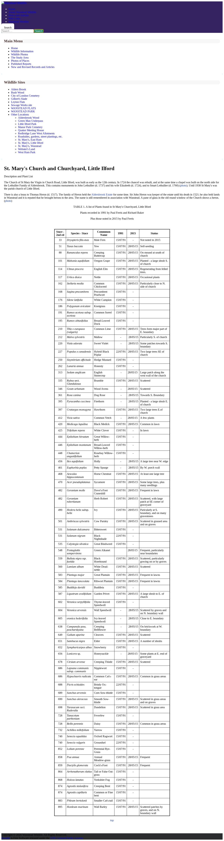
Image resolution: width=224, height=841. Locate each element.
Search (8, 27)
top (112, 820)
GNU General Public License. (67, 837)
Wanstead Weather (18, 21)
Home (11, 9)
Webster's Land (26, 149)
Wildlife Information (22, 51)
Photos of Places (20, 60)
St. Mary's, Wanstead (29, 145)
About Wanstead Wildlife (22, 12)
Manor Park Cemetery (30, 127)
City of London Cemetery (25, 95)
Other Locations (20, 114)
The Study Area (20, 57)
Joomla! (5, 837)
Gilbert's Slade (19, 98)
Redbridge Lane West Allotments (36, 133)
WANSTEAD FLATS (23, 108)
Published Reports (21, 63)
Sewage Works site (21, 105)
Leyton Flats (18, 101)
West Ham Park (26, 152)
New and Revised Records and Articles (32, 67)
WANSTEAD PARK (23, 111)
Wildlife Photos (19, 54)
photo (183, 185)
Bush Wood (17, 92)
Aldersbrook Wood (28, 117)
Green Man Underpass (30, 120)
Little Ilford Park (27, 123)
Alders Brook (18, 89)
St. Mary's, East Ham (29, 139)
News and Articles (18, 15)
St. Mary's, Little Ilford (30, 142)
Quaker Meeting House (31, 130)
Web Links (14, 18)
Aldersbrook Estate (102, 194)
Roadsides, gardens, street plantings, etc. (40, 136)
